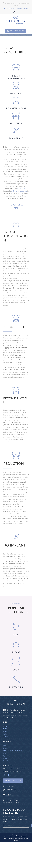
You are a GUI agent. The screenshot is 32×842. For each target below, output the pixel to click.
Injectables (6, 756)
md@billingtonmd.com (22, 8)
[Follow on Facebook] (17, 12)
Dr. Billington (7, 729)
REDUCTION (16, 124)
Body (4, 753)
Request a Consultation (13, 780)
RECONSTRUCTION (16, 109)
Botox (5, 758)
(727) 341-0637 (11, 790)
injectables (16, 687)
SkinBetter (6, 761)
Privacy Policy (16, 836)
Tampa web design (13, 838)
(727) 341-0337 (10, 8)
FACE (16, 635)
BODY (16, 670)
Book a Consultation (17, 31)
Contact (5, 736)
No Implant (16, 138)
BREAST (16, 652)
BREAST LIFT (16, 94)
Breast (5, 748)
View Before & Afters (16, 206)
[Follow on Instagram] (14, 12)
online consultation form (19, 191)
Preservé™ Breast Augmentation (12, 750)
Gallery (5, 734)
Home (5, 726)
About (5, 731)
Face (4, 745)
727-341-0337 (21, 189)
